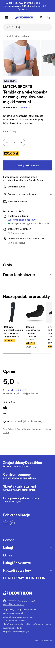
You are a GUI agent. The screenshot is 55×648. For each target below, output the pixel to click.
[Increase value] (21, 142)
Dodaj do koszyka (27, 165)
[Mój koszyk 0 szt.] (48, 17)
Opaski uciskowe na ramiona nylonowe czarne (33, 333)
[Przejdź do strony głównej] (24, 17)
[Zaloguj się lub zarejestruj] (41, 17)
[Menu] (6, 17)
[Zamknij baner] (49, 6)
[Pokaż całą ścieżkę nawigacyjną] (4, 36)
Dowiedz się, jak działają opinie (19, 393)
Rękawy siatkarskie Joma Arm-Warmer (13, 330)
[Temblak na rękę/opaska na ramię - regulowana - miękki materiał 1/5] (21, 58)
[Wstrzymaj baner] (44, 6)
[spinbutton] (14, 142)
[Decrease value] (6, 142)
